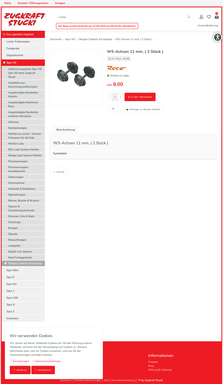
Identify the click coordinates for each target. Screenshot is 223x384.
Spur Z (10, 311)
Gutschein (12, 318)
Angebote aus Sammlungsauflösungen (22, 85)
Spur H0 (11, 62)
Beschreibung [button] (65, 130)
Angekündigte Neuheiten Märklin (23, 94)
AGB (106, 380)
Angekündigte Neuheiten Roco (23, 104)
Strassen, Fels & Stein (21, 216)
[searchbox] (120, 17)
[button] (217, 17)
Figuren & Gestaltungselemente (21, 208)
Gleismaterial (16, 183)
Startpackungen (17, 128)
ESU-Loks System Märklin (23, 149)
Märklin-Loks (16, 143)
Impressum (66, 380)
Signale (12, 234)
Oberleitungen (16, 194)
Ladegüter (14, 246)
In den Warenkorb (141, 96)
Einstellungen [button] (20, 361)
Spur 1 (10, 291)
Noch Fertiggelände (20, 257)
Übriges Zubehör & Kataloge (25, 263)
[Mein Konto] (201, 17)
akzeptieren (44, 370)
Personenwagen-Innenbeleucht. (18, 169)
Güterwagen (15, 177)
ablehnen (21, 370)
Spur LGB (12, 298)
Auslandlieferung (208, 25)
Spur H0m (13, 270)
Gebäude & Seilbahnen (21, 189)
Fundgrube (13, 48)
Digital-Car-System (20, 251)
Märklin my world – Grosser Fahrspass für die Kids (24, 136)
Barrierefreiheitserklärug (123, 380)
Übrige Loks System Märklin (25, 155)
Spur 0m (12, 284)
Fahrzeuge (14, 222)
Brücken (13, 228)
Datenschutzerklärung (47, 361)
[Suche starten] (189, 17)
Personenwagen (18, 161)
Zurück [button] (60, 171)
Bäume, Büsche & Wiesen (23, 200)
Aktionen (13, 122)
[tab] (64, 129)
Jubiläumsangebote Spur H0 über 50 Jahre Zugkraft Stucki (25, 73)
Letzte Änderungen (18, 41)
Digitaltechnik (15, 55)
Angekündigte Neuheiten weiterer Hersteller (23, 114)
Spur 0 (10, 277)
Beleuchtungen (17, 240)
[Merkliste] (209, 17)
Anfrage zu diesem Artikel (144, 109)
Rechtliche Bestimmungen (87, 380)
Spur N (11, 304)
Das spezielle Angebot (20, 34)
